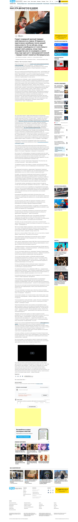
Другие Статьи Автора (60, 186)
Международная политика (13, 504)
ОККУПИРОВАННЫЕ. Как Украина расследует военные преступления (59, 106)
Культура (40, 508)
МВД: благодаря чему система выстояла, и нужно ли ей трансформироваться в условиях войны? (59, 97)
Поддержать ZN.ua (64, 1)
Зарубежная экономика (28, 504)
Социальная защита (27, 502)
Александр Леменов (14, 483)
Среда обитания (41, 505)
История (55, 504)
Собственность (56, 508)
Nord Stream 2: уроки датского (60, 197)
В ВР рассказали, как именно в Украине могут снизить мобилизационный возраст (59, 149)
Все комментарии (32, 406)
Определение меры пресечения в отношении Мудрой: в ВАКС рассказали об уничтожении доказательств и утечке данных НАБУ (59, 130)
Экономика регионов (12, 509)
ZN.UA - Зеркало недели (61, 68)
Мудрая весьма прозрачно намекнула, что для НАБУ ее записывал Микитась (59, 155)
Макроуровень (11, 505)
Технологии (41, 504)
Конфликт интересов (27, 505)
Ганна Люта (20, 36)
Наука (40, 502)
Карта (24, 495)
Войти (57, 1)
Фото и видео (33, 1)
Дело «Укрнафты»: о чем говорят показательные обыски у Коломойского (59, 102)
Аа (59, 1)
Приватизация (11, 508)
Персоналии (26, 508)
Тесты (47, 1)
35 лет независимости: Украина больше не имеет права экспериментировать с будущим (59, 143)
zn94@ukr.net (34, 495)
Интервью (39, 1)
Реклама (24, 492)
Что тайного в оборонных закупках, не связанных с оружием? (59, 91)
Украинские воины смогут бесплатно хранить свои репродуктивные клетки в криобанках (59, 118)
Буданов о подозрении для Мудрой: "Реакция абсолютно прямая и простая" (59, 137)
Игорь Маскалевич (58, 483)
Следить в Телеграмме (24, 436)
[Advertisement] (32, 108)
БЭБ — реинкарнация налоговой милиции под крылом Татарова (59, 86)
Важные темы (13, 3)
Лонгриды (43, 1)
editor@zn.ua (37, 497)
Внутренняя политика (12, 502)
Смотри (56, 240)
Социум (55, 502)
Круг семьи (55, 505)
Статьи (29, 1)
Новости (25, 1)
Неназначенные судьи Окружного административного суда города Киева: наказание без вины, (58, 112)
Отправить (45, 395)
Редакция (24, 491)
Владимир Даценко (29, 483)
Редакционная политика (27, 494)
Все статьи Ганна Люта (20, 379)
